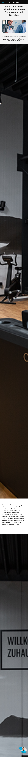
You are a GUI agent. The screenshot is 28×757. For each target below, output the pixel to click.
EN (3, 2)
